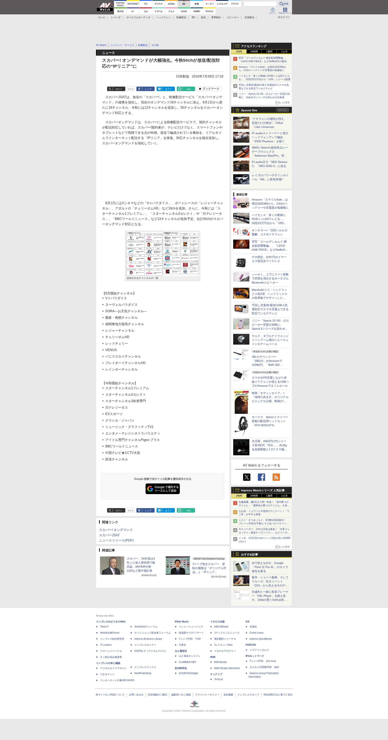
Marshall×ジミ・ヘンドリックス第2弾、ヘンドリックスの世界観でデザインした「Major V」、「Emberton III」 (269, 298)
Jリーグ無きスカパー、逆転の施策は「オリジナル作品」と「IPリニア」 (209, 568)
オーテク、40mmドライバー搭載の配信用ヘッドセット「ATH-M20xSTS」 (270, 421)
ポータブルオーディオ (138, 17)
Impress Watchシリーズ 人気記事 (263, 490)
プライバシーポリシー (207, 694)
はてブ (168, 89)
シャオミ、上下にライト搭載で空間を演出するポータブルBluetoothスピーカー (270, 278)
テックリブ (216, 674)
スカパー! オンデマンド (116, 530)
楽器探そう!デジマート (191, 632)
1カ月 (284, 51)
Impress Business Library (148, 638)
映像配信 (181, 17)
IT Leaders (106, 644)
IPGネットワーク (255, 656)
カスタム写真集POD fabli (264, 667)
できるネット (107, 674)
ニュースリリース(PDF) (116, 540)
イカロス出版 (217, 621)
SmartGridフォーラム (146, 626)
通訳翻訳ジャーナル (225, 638)
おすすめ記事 (249, 554)
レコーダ (116, 17)
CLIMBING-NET (187, 662)
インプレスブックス (145, 667)
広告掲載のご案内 (157, 694)
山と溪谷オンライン (190, 656)
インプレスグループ (248, 694)
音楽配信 (249, 17)
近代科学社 (181, 668)
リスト (130, 89)
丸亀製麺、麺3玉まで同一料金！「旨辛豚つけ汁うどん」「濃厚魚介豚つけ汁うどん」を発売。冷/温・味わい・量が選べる (264, 505)
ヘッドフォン (163, 17)
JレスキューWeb (223, 644)
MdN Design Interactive (227, 668)
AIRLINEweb (221, 626)
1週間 (269, 51)
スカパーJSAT (109, 535)
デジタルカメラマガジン (113, 668)
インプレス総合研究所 (112, 638)
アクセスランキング (254, 46)
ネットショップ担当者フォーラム (152, 632)
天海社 (253, 626)
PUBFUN (251, 644)
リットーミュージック (191, 626)
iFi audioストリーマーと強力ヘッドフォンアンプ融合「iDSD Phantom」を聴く (270, 137)
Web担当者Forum (109, 632)
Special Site (249, 110)
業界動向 (216, 17)
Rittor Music (182, 621)
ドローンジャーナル (111, 651)
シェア (148, 89)
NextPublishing (142, 673)
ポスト (119, 89)
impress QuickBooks (261, 638)
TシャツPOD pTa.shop (263, 661)
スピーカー (233, 17)
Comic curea (257, 632)
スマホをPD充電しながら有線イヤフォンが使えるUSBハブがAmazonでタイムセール (270, 381)
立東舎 (182, 644)
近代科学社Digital (188, 673)
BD (193, 17)
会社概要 (228, 694)
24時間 (254, 51)
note (189, 89)
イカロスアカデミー (225, 651)
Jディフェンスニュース (227, 632)
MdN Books (220, 662)
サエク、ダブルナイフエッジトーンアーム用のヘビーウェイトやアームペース (270, 340)
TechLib (218, 679)
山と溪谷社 (181, 651)
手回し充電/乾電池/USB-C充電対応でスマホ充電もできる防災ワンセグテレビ (270, 309)
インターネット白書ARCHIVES (117, 680)
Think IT (104, 626)
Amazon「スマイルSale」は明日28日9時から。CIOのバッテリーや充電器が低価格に (270, 203)
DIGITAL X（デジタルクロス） (151, 651)
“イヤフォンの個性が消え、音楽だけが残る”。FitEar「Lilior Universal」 (269, 122)
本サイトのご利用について (110, 694)
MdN (212, 657)
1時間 (239, 51)
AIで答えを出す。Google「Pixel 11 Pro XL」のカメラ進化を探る (270, 567)
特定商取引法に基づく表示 (278, 694)
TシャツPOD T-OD (190, 638)
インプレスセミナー (145, 644)
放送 (203, 17)
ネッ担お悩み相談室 (111, 657)
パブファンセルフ (259, 650)
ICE (248, 621)
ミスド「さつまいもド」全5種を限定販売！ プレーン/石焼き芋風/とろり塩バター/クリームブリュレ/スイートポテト (264, 523)
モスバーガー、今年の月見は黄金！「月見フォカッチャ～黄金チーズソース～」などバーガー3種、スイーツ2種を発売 (264, 532)
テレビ (101, 17)
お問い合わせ (136, 694)
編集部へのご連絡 (181, 694)
